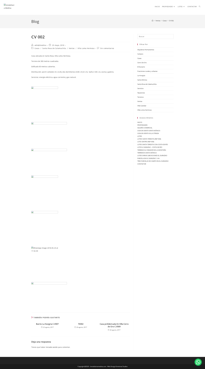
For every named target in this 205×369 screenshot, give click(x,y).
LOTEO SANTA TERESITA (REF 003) (149, 139)
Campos (140, 54)
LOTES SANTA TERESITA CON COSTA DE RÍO (152, 144)
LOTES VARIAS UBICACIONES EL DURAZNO (152, 155)
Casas (37, 48)
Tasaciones (141, 93)
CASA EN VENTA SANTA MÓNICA (148, 131)
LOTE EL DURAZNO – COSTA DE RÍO (149, 147)
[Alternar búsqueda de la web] (199, 6)
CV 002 (171, 21)
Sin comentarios (107, 48)
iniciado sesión (52, 347)
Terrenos (140, 97)
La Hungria (141, 75)
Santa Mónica (142, 80)
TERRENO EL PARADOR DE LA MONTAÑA (151, 150)
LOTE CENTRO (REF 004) (145, 142)
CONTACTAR (141, 164)
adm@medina (40, 45)
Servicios (140, 88)
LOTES (139, 136)
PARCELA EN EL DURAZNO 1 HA (148, 158)
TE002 (80, 324)
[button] (198, 362)
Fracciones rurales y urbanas (147, 71)
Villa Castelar (141, 106)
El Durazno (141, 67)
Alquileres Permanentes (145, 50)
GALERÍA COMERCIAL (144, 128)
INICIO (139, 122)
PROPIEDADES (142, 125)
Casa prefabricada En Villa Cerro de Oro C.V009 (114, 325)
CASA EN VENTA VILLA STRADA (148, 133)
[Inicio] (152, 21)
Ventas (72, 48)
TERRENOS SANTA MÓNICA (147, 153)
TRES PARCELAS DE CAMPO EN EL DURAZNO (152, 161)
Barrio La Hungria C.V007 (47, 324)
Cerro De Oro (142, 63)
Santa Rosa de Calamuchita (54, 48)
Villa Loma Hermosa (86, 48)
